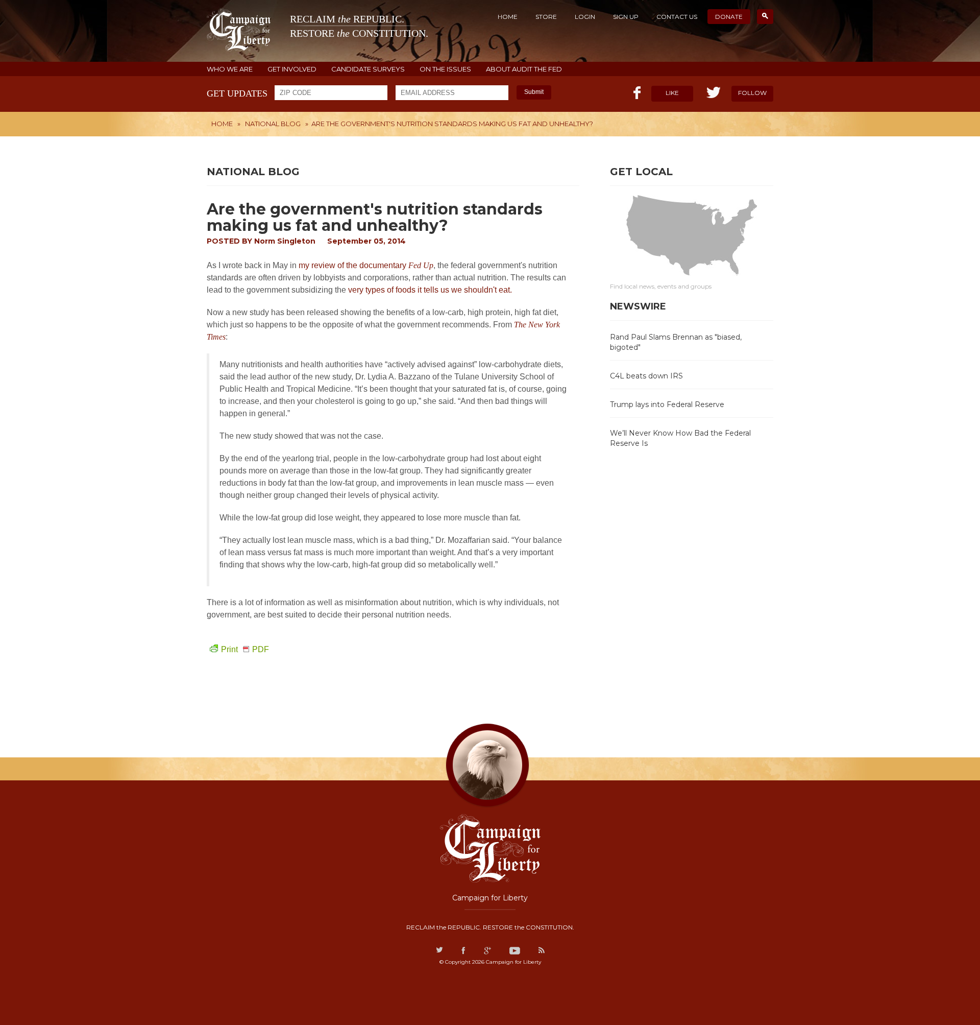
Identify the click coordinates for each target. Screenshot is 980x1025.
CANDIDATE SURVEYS (368, 69)
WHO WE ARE (230, 69)
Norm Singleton (284, 241)
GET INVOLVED (291, 69)
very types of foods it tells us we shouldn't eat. (431, 289)
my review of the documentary (366, 265)
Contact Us (676, 16)
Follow (752, 93)
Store (546, 16)
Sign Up (626, 16)
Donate (729, 16)
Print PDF (245, 649)
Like (672, 93)
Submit (534, 92)
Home (508, 16)
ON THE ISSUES (445, 69)
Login (585, 16)
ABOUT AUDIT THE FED (524, 69)
